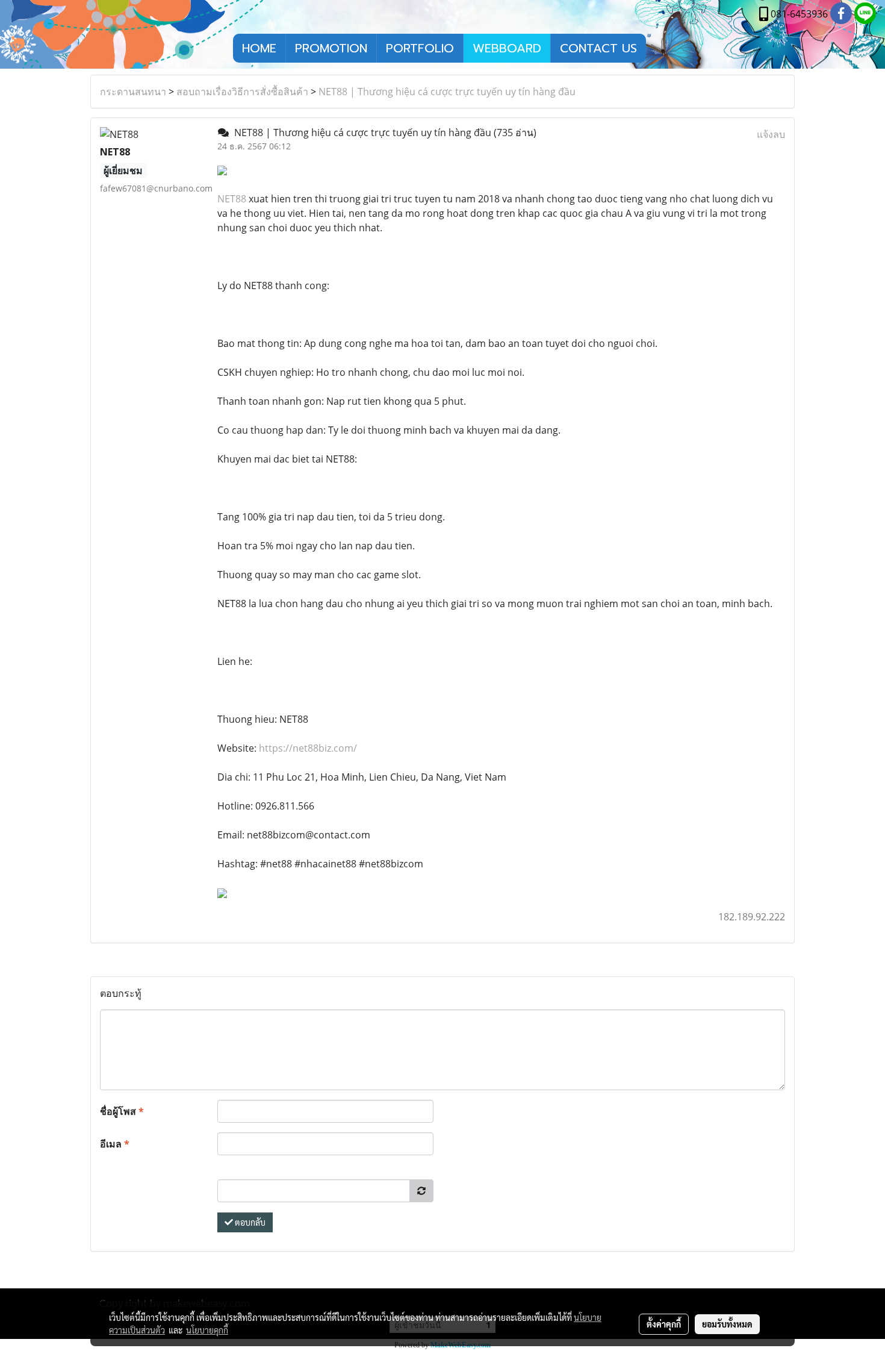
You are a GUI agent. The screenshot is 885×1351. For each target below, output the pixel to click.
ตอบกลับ (249, 1222)
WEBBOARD (507, 48)
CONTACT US (598, 48)
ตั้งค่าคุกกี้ (664, 1323)
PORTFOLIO (420, 48)
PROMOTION (331, 48)
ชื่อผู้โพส (122, 1111)
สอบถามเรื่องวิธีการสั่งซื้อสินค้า (242, 91)
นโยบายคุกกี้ (207, 1329)
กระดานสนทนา (133, 91)
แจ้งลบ (771, 134)
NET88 (231, 198)
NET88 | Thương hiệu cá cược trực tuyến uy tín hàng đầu (447, 91)
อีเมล (114, 1143)
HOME (259, 48)
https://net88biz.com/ (308, 748)
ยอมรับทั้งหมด (727, 1323)
